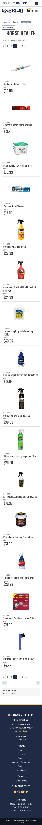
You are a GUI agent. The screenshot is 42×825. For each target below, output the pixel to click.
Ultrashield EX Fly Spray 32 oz (16, 416)
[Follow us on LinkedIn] (27, 792)
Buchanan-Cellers (21, 715)
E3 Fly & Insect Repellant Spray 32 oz (20, 497)
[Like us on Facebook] (15, 792)
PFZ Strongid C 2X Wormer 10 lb (17, 166)
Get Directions (21, 731)
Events (21, 758)
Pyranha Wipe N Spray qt (14, 247)
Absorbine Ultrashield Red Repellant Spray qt (19, 289)
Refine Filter (8, 27)
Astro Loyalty (21, 781)
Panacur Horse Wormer (14, 206)
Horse (16, 22)
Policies (21, 754)
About (21, 745)
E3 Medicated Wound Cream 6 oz (18, 537)
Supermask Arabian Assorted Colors (19, 618)
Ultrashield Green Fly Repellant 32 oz (20, 456)
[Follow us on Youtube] (23, 792)
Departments (6, 22)
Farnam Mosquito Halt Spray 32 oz (18, 578)
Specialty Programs (21, 762)
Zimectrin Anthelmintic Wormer (17, 125)
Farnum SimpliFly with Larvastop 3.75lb (18, 333)
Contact (21, 750)
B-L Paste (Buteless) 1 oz (14, 84)
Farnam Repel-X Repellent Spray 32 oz (20, 375)
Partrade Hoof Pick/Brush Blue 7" (18, 659)
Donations (21, 770)
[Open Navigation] (37, 3)
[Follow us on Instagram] (18, 792)
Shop (21, 776)
